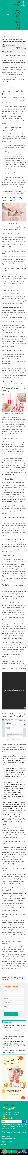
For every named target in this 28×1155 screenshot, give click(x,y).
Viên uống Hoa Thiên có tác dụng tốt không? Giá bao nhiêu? (14, 384)
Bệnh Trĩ (3, 31)
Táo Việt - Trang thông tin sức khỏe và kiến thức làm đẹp (17, 14)
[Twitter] (5, 52)
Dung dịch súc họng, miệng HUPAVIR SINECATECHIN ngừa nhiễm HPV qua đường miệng (13, 1032)
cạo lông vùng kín (14, 67)
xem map (7, 1134)
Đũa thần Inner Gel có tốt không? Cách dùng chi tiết (14, 193)
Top (20, 1150)
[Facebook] (3, 52)
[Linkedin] (10, 52)
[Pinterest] (8, 52)
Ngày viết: (7, 978)
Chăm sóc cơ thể (11, 31)
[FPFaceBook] (2, 1145)
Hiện (24, 87)
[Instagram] (5, 1145)
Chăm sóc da (20, 31)
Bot (20, 1152)
